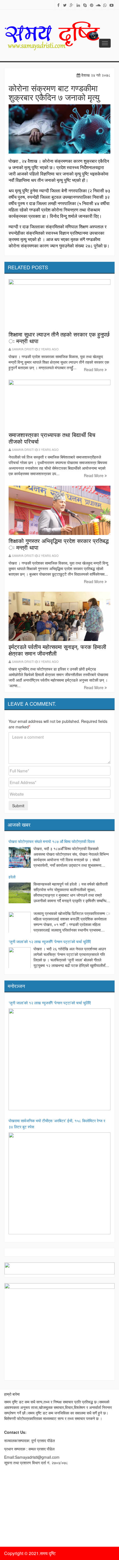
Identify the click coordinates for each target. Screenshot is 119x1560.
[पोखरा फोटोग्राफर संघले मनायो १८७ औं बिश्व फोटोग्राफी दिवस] (20, 858)
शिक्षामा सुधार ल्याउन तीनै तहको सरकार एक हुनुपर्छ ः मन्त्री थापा (59, 337)
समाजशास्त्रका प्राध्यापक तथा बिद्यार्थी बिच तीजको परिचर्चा (52, 438)
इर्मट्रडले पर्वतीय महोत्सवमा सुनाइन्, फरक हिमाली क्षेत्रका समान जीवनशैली (57, 650)
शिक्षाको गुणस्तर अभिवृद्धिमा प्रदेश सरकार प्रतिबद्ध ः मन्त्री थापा (59, 544)
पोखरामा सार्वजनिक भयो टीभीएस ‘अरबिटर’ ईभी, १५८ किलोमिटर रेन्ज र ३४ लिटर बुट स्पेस (57, 1123)
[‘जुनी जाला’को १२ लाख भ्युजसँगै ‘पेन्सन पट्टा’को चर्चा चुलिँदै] (20, 958)
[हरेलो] (20, 894)
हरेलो (12, 876)
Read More (94, 369)
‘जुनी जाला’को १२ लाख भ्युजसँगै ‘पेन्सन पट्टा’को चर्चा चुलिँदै (50, 941)
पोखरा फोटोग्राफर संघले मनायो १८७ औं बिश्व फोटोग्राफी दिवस (52, 841)
